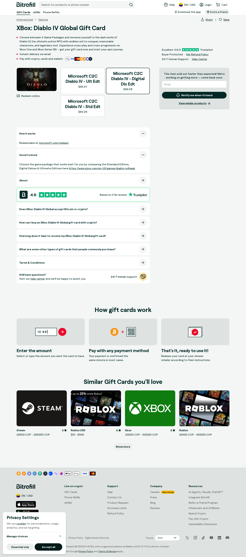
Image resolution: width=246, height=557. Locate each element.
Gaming (43, 19)
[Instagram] (195, 538)
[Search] (131, 5)
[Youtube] (211, 538)
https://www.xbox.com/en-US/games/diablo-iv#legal (102, 168)
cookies (21, 523)
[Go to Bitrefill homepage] (26, 4)
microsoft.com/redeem (54, 143)
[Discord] (227, 538)
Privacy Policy (85, 551)
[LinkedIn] (219, 538)
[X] (187, 538)
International (25, 19)
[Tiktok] (203, 538)
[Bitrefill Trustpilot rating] (53, 194)
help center (37, 278)
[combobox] (83, 4)
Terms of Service (107, 551)
